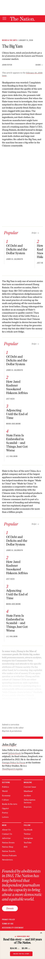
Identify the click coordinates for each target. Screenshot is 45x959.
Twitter (27, 834)
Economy (6, 795)
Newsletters (7, 860)
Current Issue (30, 787)
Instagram (28, 838)
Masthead (28, 791)
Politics (5, 787)
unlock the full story (21, 954)
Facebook (28, 830)
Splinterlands (14, 753)
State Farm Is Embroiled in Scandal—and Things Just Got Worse (17, 442)
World (5, 791)
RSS (25, 847)
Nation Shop (7, 847)
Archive (27, 795)
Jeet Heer (10, 399)
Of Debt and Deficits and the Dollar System (16, 249)
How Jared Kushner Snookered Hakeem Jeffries (17, 387)
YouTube (28, 842)
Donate (10, 908)
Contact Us (7, 834)
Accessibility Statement (13, 928)
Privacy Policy (8, 920)
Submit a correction (10, 724)
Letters (5, 817)
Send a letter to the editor (13, 728)
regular (12, 769)
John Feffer (7, 65)
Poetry (5, 812)
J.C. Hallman (12, 456)
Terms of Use (8, 924)
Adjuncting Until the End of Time (17, 414)
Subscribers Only (23, 936)
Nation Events (8, 842)
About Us (6, 830)
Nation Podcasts (9, 855)
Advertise (6, 838)
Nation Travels (8, 851)
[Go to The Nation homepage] (22, 19)
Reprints (28, 807)
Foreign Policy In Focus (13, 762)
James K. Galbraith (14, 259)
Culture (5, 800)
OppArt (5, 808)
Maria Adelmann (13, 424)
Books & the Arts (9, 40)
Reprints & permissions (12, 731)
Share (38, 65)
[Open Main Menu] (4, 18)
